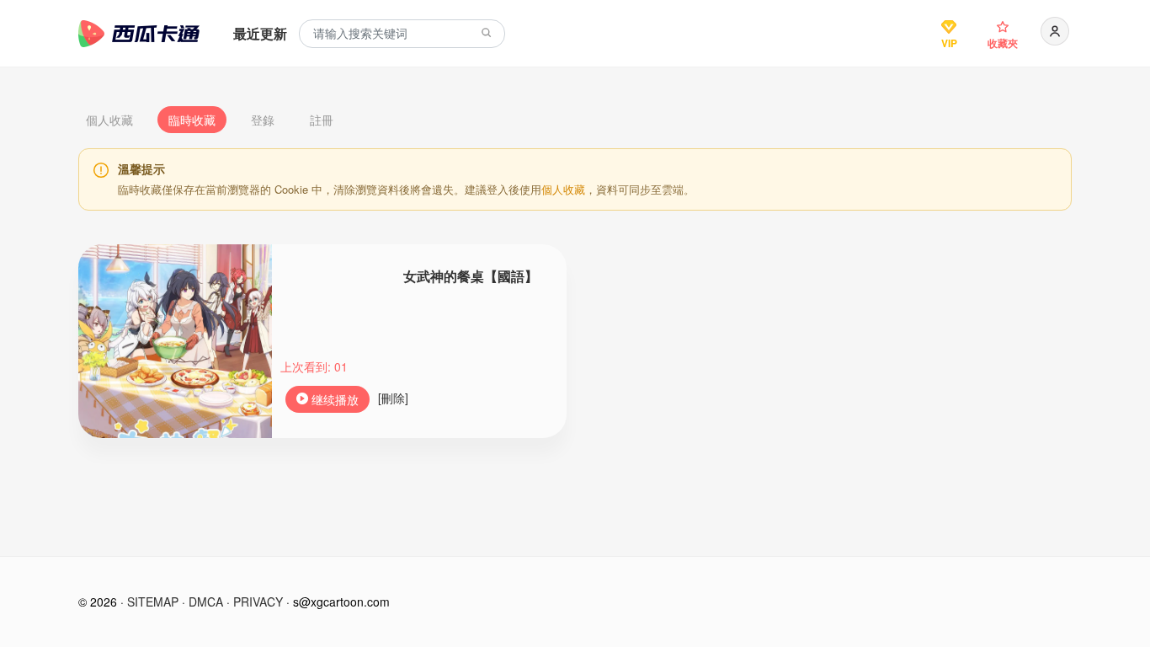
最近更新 (260, 33)
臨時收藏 (192, 119)
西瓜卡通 (139, 33)
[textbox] (402, 34)
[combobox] (402, 34)
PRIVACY (258, 601)
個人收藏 (109, 119)
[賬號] (1055, 31)
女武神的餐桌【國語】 (470, 276)
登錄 (262, 119)
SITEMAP (152, 601)
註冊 (321, 119)
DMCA (206, 601)
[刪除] (393, 397)
